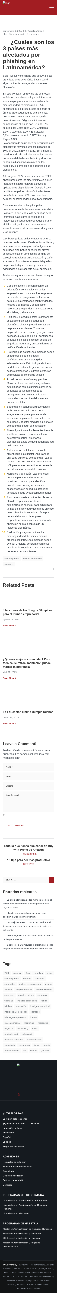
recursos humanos (13, 1039)
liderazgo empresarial (15, 1017)
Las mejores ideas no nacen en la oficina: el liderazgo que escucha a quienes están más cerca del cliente (28, 926)
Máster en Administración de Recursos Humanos (27, 1229)
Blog (5, 34)
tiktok (36, 1045)
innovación (21, 1006)
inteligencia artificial (40, 1006)
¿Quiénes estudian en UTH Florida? (21, 1123)
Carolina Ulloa (35, 31)
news (35, 1028)
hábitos (8, 1006)
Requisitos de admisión (14, 1162)
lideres (33, 1017)
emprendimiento (44, 989)
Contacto (7, 1185)
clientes (27, 978)
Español (7, 1137)
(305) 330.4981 (26, 1277)
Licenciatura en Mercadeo (16, 1213)
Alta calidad (8, 1132)
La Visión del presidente (15, 1119)
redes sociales (34, 1039)
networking (22, 1028)
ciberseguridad (11, 558)
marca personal (12, 1023)
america (17, 973)
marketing (29, 1023)
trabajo (46, 1045)
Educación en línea (12, 1128)
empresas (9, 995)
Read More (8, 625)
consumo (39, 978)
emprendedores (24, 989)
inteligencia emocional (15, 1011)
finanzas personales (27, 1000)
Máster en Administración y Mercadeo (22, 1233)
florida (44, 1000)
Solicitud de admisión (13, 1180)
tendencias (24, 1045)
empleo (8, 989)
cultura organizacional (30, 984)
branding (38, 973)
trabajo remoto (11, 1050)
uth (24, 1050)
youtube (45, 1050)
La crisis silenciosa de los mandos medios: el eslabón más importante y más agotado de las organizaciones (27, 904)
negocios (8, 1028)
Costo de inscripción (13, 1176)
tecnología (9, 1045)
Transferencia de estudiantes (17, 1166)
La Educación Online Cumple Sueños (28, 712)
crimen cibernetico (32, 558)
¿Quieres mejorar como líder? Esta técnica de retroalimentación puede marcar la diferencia (27, 663)
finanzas (8, 1000)
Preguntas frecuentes (13, 1146)
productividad (11, 1034)
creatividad (9, 984)
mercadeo (43, 1023)
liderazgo (35, 1011)
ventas (33, 1050)
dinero (48, 984)
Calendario (8, 1171)
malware (8, 564)
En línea (7, 1142)
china (49, 973)
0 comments (33, 34)
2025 (7, 973)
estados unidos (26, 995)
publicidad (27, 1034)
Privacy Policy (10, 1264)
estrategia (43, 995)
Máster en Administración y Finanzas (21, 1238)
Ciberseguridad (16, 34)
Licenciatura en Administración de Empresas (25, 1200)
